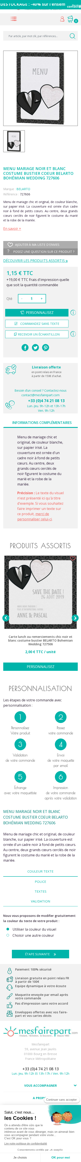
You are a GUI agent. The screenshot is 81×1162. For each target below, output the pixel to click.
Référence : (11, 194)
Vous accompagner (40, 1085)
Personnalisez (40, 312)
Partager (25, 347)
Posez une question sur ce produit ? (43, 252)
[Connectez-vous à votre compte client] (62, 20)
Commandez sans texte (39, 324)
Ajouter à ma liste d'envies (37, 245)
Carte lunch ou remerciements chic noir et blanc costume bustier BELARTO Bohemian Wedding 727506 (40, 640)
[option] (40, 615)
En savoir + (12, 228)
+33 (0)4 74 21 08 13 (46, 400)
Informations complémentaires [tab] (42, 422)
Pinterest (45, 347)
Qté (9, 298)
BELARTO (23, 189)
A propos (40, 1098)
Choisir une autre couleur (33, 935)
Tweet (35, 347)
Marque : (9, 189)
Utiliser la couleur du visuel (34, 929)
